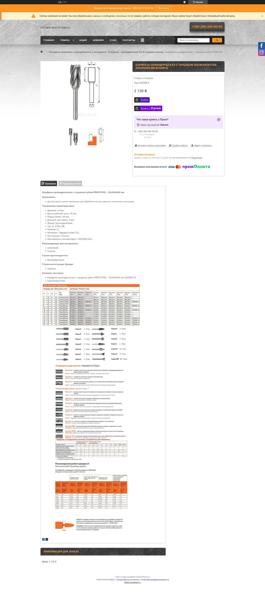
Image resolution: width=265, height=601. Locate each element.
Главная (49, 40)
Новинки (98, 40)
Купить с (145, 108)
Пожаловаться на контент (128, 580)
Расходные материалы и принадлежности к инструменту (77, 52)
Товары (65, 40)
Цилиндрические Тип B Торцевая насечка (142, 52)
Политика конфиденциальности (155, 580)
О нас (113, 40)
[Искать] (217, 40)
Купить (144, 100)
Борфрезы (113, 52)
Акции (83, 40)
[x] (47, 539)
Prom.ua (146, 577)
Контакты (164, 8)
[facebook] (43, 539)
